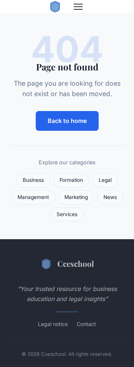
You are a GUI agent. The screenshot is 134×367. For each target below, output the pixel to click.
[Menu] (78, 7)
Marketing (76, 197)
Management (33, 197)
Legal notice (53, 324)
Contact (86, 324)
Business (33, 180)
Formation (71, 180)
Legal (105, 180)
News (110, 197)
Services (67, 214)
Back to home (67, 120)
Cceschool (75, 263)
